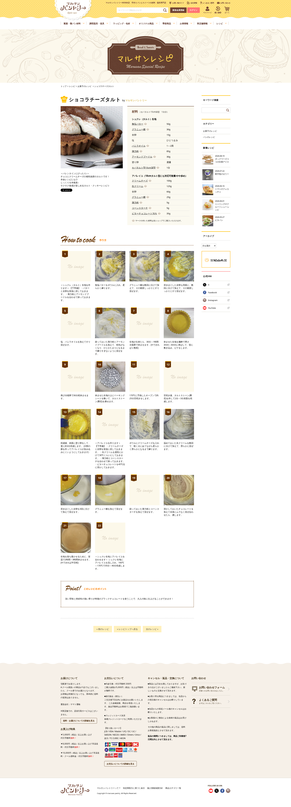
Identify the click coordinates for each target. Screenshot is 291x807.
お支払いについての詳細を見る (120, 763)
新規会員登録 (178, 10)
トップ (64, 86)
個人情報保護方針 (155, 788)
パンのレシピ (209, 137)
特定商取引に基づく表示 (134, 788)
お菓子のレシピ (210, 131)
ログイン (193, 10)
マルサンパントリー (136, 100)
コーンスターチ (140, 207)
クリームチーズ (140, 180)
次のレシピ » (152, 629)
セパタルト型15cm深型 (144, 167)
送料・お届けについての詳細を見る (79, 720)
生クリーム (137, 186)
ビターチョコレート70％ (144, 213)
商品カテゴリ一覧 (173, 788)
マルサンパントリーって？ (109, 788)
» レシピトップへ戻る (127, 629)
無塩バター (137, 123)
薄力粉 (135, 151)
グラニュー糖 (139, 129)
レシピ (72, 86)
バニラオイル (139, 145)
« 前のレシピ (103, 629)
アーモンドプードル (142, 156)
